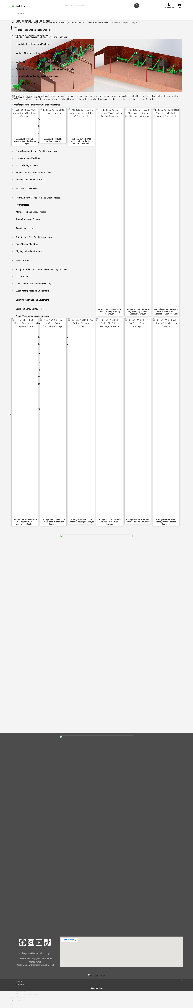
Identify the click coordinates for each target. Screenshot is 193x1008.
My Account (21, 997)
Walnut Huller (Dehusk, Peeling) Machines (35, 62)
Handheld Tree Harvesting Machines (33, 44)
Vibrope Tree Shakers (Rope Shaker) (33, 30)
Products (20, 13)
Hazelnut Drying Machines (28, 97)
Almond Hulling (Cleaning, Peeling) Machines (37, 76)
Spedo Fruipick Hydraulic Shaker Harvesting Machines (41, 37)
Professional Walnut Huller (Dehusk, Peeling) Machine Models (45, 69)
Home (19, 981)
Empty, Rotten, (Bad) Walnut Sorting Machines (38, 105)
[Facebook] (22, 942)
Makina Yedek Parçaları (27, 994)
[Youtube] (39, 942)
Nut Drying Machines (26, 83)
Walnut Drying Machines (27, 90)
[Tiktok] (47, 942)
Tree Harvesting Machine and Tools (33, 21)
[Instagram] (31, 942)
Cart (18, 1000)
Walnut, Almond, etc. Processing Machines (36, 53)
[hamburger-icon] (182, 12)
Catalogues (21, 991)
